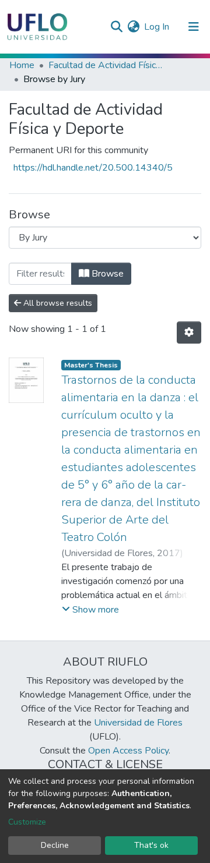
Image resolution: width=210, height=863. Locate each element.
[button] (133, 27)
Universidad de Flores (138, 722)
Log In (157, 26)
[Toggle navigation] (193, 26)
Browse (106, 273)
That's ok (151, 845)
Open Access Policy (128, 750)
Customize (27, 821)
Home (21, 65)
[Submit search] (116, 27)
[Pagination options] (189, 332)
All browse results (56, 303)
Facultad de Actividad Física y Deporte (106, 65)
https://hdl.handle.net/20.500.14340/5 (93, 167)
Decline (55, 845)
